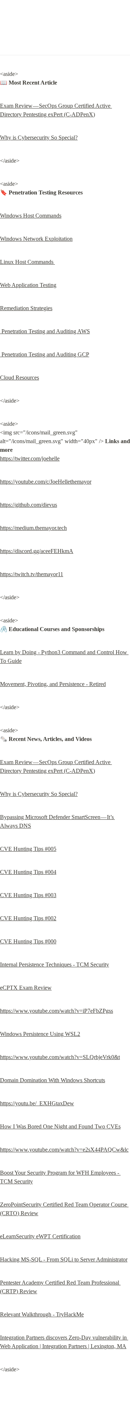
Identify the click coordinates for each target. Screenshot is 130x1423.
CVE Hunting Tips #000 (28, 941)
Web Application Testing (28, 285)
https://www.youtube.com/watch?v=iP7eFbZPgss (56, 1011)
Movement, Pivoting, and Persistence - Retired (53, 684)
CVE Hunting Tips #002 (28, 918)
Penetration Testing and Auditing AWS (45, 331)
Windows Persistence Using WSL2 (40, 1034)
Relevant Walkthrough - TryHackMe (42, 1314)
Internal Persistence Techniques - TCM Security (54, 964)
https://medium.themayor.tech (33, 528)
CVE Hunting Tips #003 (28, 895)
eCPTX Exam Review (26, 988)
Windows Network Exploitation (36, 239)
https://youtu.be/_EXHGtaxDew (37, 1103)
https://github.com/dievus (28, 505)
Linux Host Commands (27, 262)
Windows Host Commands (30, 216)
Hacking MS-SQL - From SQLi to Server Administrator (63, 1259)
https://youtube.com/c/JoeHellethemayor (45, 482)
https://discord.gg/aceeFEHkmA (36, 551)
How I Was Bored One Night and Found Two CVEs (60, 1126)
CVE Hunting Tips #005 (28, 849)
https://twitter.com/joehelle (30, 458)
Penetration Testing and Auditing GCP (44, 354)
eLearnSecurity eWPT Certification (40, 1236)
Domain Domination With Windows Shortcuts (52, 1080)
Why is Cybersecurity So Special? (39, 137)
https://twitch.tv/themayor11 (31, 574)
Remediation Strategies (26, 308)
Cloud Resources (19, 377)
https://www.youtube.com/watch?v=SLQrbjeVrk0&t (60, 1057)
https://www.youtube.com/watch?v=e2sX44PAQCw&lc (64, 1149)
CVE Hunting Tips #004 (28, 872)
